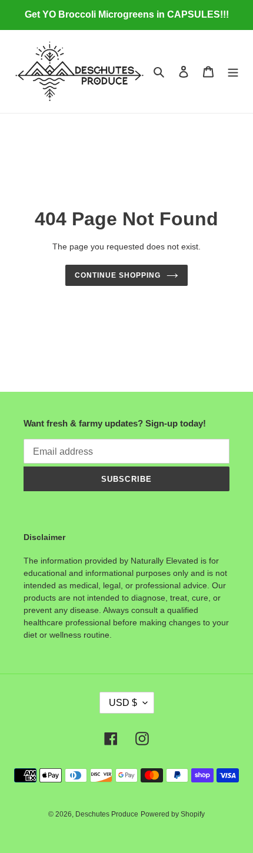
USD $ (123, 703)
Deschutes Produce (106, 814)
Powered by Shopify (173, 814)
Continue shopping (118, 275)
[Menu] (233, 71)
